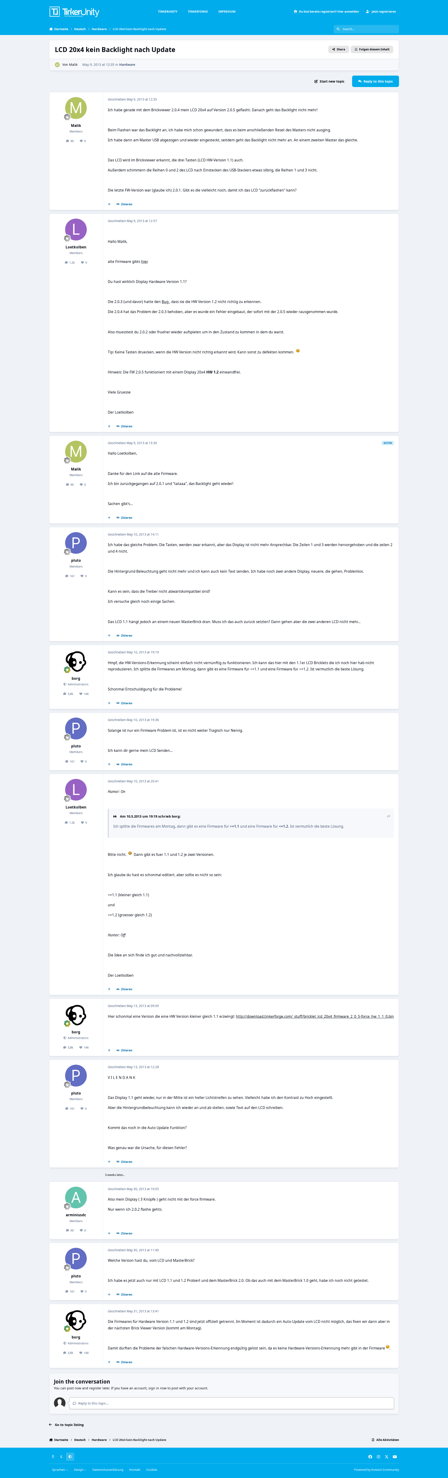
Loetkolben (76, 247)
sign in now (157, 1388)
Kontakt (134, 1470)
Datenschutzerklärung (107, 1470)
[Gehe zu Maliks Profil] (57, 64)
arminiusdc (76, 1215)
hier (144, 261)
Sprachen (59, 1470)
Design (79, 1470)
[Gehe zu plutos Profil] (76, 543)
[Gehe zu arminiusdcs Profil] (76, 1198)
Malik (73, 64)
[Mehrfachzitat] (109, 204)
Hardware (127, 64)
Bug (165, 301)
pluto (76, 560)
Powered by (376, 1470)
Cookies (151, 1470)
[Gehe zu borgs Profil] (76, 661)
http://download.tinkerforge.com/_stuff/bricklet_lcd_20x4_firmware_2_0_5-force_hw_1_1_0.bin (315, 1016)
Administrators (77, 684)
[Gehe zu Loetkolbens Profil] (76, 230)
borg (76, 678)
